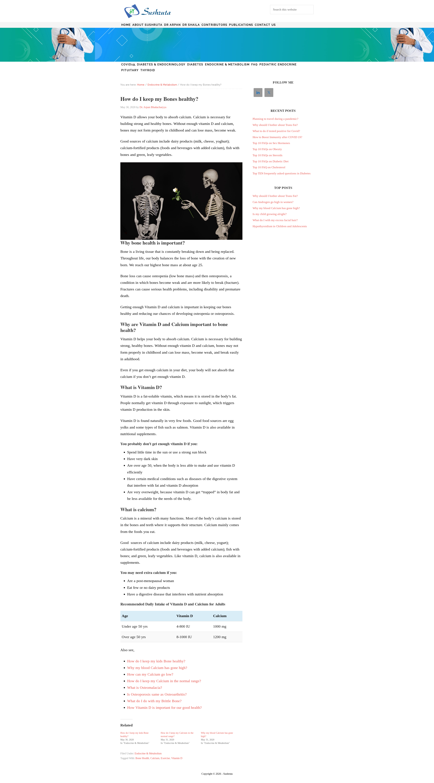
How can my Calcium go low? (150, 674)
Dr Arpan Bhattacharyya (147, 11)
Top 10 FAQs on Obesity (267, 149)
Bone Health (142, 758)
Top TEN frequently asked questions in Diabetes (282, 173)
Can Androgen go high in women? (273, 202)
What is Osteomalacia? (144, 687)
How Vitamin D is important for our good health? (164, 707)
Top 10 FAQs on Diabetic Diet (271, 161)
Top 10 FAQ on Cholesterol (269, 167)
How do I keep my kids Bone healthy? (156, 661)
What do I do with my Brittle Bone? (154, 701)
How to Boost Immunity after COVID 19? (277, 137)
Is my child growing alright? (270, 214)
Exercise (165, 758)
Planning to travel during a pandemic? (275, 118)
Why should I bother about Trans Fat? (275, 125)
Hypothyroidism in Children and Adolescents (280, 226)
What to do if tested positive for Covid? (276, 131)
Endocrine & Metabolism (148, 753)
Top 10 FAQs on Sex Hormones (271, 143)
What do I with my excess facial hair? (275, 220)
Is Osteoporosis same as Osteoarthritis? (157, 694)
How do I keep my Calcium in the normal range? (164, 681)
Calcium (154, 758)
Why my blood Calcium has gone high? (157, 668)
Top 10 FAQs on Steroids (267, 155)
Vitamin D (176, 758)
